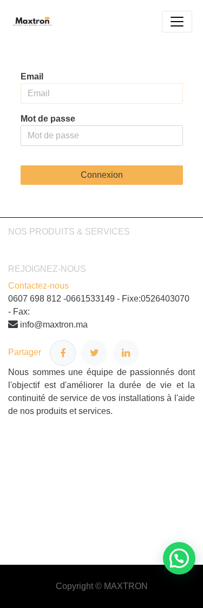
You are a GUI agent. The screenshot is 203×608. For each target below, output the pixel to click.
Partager (29, 352)
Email (32, 76)
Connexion (102, 174)
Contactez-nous (38, 285)
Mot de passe (48, 118)
